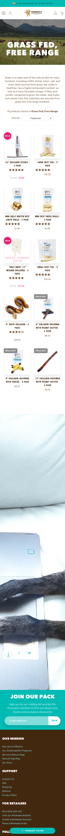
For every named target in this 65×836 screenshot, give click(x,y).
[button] (16, 170)
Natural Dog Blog (11, 758)
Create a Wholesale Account (16, 819)
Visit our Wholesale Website (16, 815)
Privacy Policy (9, 795)
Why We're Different (12, 746)
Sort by (16, 118)
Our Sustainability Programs (17, 750)
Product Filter (34, 831)
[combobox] (38, 118)
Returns (6, 791)
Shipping (7, 787)
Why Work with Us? (12, 811)
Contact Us (8, 779)
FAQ (4, 783)
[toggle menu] (3, 13)
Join (54, 720)
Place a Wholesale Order (14, 823)
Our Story (7, 762)
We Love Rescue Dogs (13, 754)
